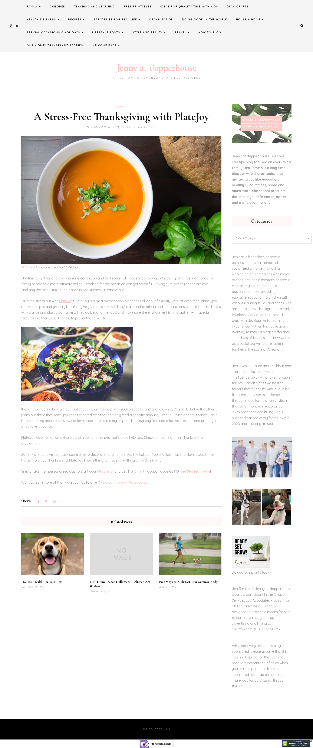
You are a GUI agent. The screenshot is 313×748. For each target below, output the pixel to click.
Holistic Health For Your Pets (41, 582)
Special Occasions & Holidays (53, 32)
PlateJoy (66, 301)
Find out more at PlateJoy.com (126, 482)
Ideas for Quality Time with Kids (189, 6)
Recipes (75, 19)
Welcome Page (104, 45)
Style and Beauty (147, 32)
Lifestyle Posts (106, 32)
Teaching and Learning (94, 6)
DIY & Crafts (238, 6)
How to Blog (209, 32)
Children (58, 6)
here (37, 443)
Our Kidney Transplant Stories (55, 45)
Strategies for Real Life (115, 19)
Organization (161, 19)
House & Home (248, 19)
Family (32, 6)
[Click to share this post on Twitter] (46, 501)
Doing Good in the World (205, 19)
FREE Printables (137, 6)
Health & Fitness (41, 19)
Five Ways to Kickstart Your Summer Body (188, 582)
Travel (181, 32)
